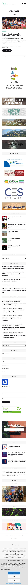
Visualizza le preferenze (14, 580)
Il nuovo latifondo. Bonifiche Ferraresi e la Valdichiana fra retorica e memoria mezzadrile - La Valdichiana (12, 324)
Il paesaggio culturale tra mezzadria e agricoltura (11, 318)
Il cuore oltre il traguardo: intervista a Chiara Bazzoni (11, 35)
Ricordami (5, 399)
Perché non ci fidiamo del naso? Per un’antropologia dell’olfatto (11, 280)
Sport (4, 31)
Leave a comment (5, 47)
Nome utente (4, 389)
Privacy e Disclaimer (9, 583)
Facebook (10, 545)
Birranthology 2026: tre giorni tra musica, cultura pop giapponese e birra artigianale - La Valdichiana (12, 300)
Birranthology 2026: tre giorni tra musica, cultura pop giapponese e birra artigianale (13, 267)
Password (4, 394)
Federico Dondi (4, 46)
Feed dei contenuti (5, 365)
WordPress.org (4, 372)
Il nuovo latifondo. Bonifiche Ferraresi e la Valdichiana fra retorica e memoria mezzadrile (13, 273)
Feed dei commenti (5, 368)
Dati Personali (19, 535)
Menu (25, 4)
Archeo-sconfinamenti (8, 285)
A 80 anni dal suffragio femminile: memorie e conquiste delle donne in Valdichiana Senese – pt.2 (14, 290)
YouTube (15, 545)
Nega (14, 576)
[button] (23, 560)
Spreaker (18, 545)
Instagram (13, 545)
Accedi (3, 361)
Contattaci (14, 538)
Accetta (14, 573)
